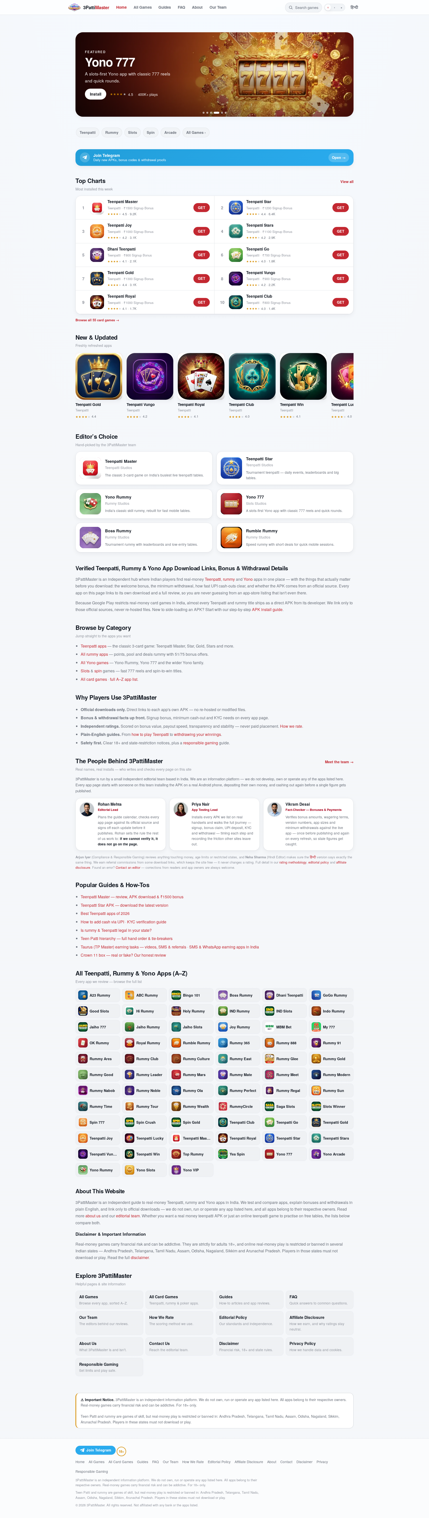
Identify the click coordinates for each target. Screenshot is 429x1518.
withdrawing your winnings (197, 734)
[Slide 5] (222, 113)
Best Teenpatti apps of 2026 (105, 913)
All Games (143, 7)
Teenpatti (88, 132)
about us (93, 1216)
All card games (94, 679)
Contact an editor (128, 867)
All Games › (196, 132)
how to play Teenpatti (150, 734)
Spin (151, 132)
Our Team (218, 7)
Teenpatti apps (94, 646)
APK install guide (267, 609)
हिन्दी (354, 7)
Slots (132, 132)
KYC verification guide (146, 922)
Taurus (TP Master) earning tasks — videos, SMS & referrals (133, 947)
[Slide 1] (204, 113)
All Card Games (120, 1461)
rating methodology (292, 862)
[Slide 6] (226, 113)
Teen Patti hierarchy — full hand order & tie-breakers (127, 938)
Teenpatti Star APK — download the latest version (124, 905)
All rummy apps (94, 654)
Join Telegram (98, 1449)
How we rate (291, 726)
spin (98, 671)
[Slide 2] (207, 113)
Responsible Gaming (91, 1471)
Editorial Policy (219, 1461)
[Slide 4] (216, 113)
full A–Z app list (123, 679)
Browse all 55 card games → (97, 320)
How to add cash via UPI (102, 922)
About (197, 7)
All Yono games (94, 662)
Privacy (322, 1461)
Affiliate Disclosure (249, 1461)
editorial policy (318, 862)
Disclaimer (304, 1461)
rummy (229, 579)
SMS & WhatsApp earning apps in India (224, 947)
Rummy (111, 132)
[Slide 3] (211, 113)
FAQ (181, 7)
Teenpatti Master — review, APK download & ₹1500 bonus (132, 897)
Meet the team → (339, 761)
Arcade (170, 132)
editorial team (128, 1216)
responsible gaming (200, 743)
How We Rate (193, 1461)
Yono (248, 579)
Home (121, 7)
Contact (286, 1461)
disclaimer (140, 1257)
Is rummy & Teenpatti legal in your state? (116, 930)
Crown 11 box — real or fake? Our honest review (123, 955)
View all (347, 181)
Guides (164, 7)
